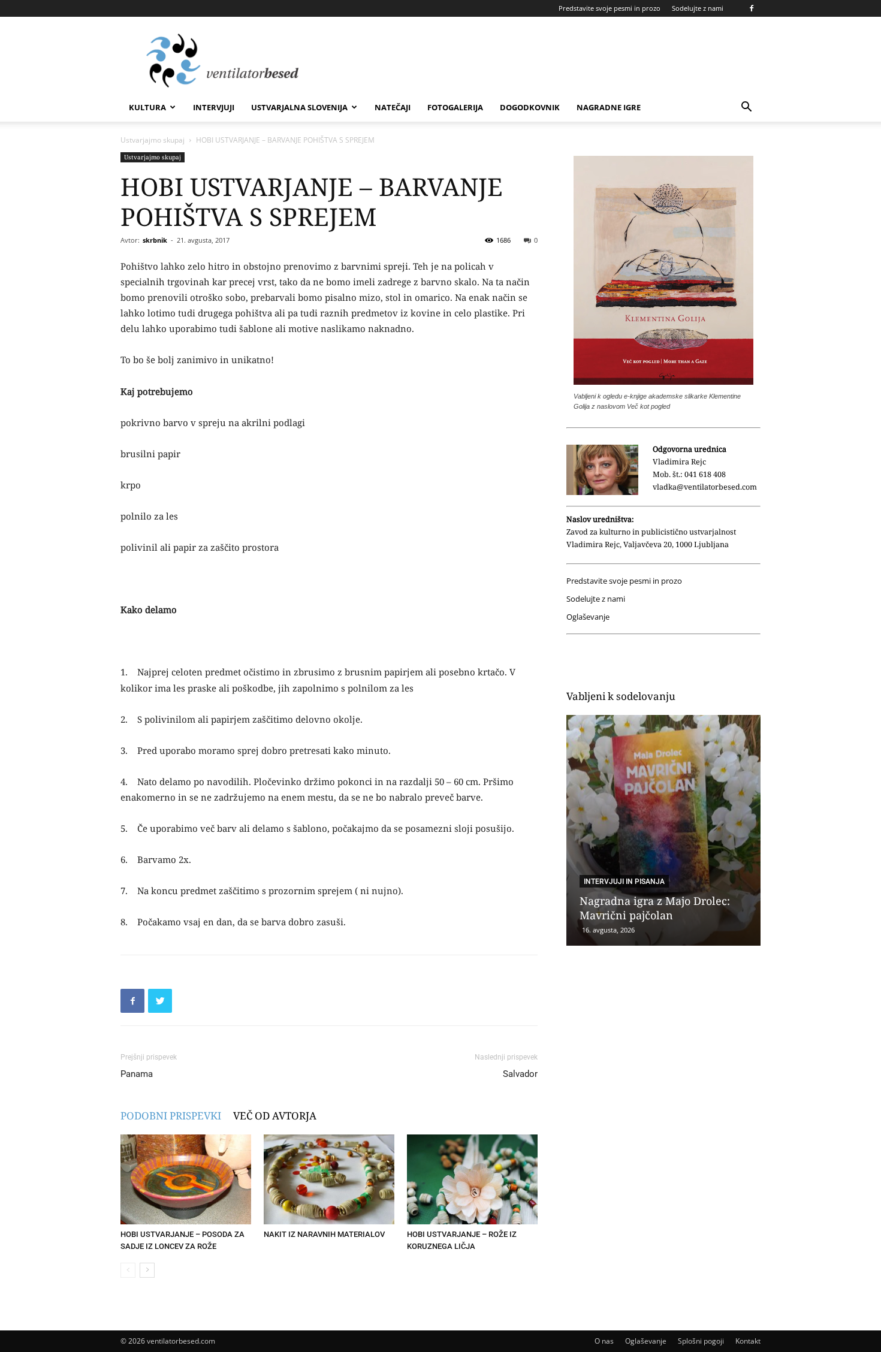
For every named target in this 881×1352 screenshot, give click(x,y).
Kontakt (748, 1341)
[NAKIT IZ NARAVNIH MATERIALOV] (329, 1179)
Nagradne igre (609, 107)
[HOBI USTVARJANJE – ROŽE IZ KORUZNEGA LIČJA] (472, 1179)
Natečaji (393, 107)
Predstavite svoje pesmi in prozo (609, 8)
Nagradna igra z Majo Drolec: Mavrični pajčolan (655, 908)
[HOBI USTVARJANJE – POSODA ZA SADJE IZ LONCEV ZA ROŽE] (185, 1179)
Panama (136, 1074)
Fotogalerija (455, 107)
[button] (746, 108)
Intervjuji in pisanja (624, 881)
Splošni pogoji (701, 1341)
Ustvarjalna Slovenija (299, 107)
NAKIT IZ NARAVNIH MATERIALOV (324, 1234)
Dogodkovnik (530, 107)
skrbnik (155, 240)
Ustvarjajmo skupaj (152, 140)
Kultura (147, 107)
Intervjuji (213, 107)
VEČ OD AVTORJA (274, 1115)
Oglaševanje (588, 617)
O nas (604, 1341)
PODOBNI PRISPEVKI (170, 1115)
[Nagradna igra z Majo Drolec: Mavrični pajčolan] (663, 830)
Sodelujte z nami (697, 8)
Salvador (520, 1074)
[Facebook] (752, 8)
